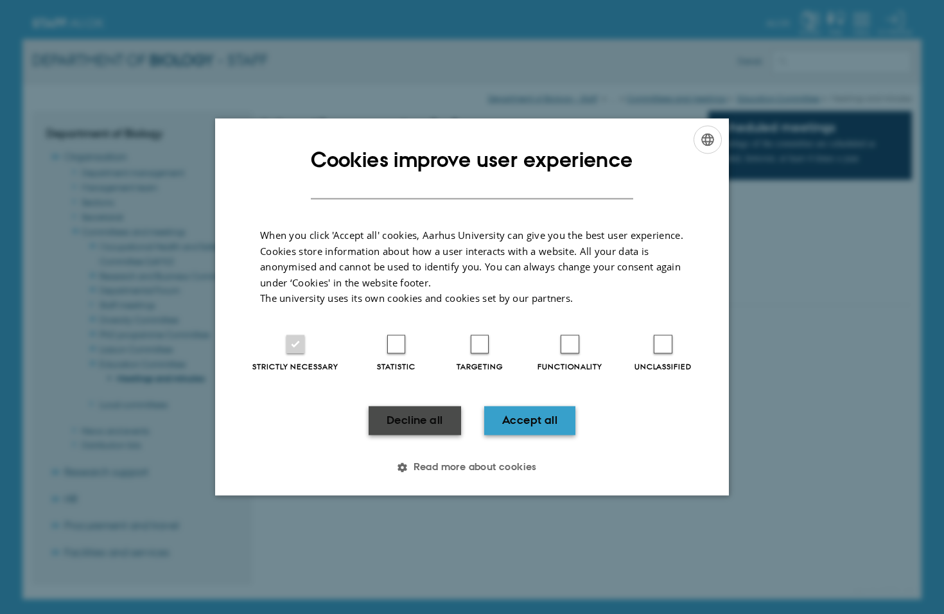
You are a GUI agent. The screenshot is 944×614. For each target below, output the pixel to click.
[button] (472, 467)
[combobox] (707, 139)
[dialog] (472, 306)
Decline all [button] (414, 420)
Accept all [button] (529, 420)
